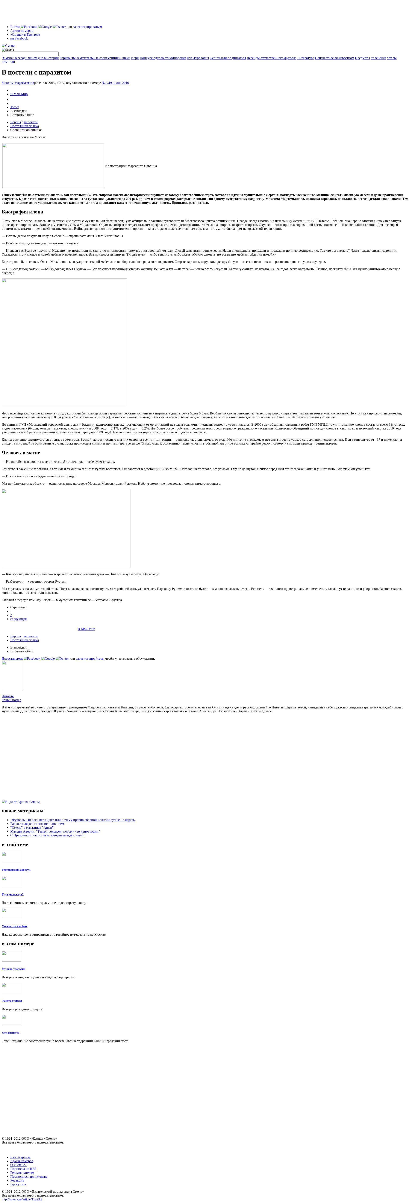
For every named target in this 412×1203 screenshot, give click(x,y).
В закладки (18, 111)
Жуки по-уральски (13, 968)
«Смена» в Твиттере (25, 34)
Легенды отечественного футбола (271, 58)
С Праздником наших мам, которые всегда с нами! (47, 835)
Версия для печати (24, 122)
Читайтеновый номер (11, 698)
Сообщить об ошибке (26, 130)
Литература (305, 58)
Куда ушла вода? (13, 894)
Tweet (14, 107)
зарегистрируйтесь (89, 658)
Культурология (198, 58)
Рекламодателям (22, 1172)
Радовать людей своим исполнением (37, 823)
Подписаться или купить (28, 1176)
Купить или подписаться (228, 58)
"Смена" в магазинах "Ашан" (32, 827)
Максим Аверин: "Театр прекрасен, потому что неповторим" (55, 831)
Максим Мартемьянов (18, 83)
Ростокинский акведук (16, 869)
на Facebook (19, 38)
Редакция (17, 1180)
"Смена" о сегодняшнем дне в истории (30, 58)
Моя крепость (10, 1032)
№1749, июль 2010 (115, 83)
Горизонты (68, 58)
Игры (135, 58)
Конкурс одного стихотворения (163, 58)
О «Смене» (18, 1165)
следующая (18, 619)
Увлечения (378, 58)
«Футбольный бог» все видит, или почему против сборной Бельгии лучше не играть (72, 820)
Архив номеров (21, 30)
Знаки (125, 58)
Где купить (18, 1184)
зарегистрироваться (87, 27)
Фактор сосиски (12, 1000)
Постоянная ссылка (24, 126)
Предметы (362, 58)
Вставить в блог (22, 115)
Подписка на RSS (23, 1169)
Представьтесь (12, 658)
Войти (15, 27)
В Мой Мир (19, 94)
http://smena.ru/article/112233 (22, 1199)
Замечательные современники (98, 58)
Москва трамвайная (14, 926)
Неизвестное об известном (334, 58)
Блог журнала (20, 1157)
